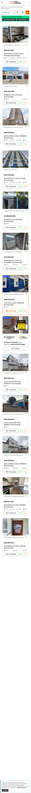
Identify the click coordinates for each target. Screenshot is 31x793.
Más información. (22, 787)
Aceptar (5, 790)
